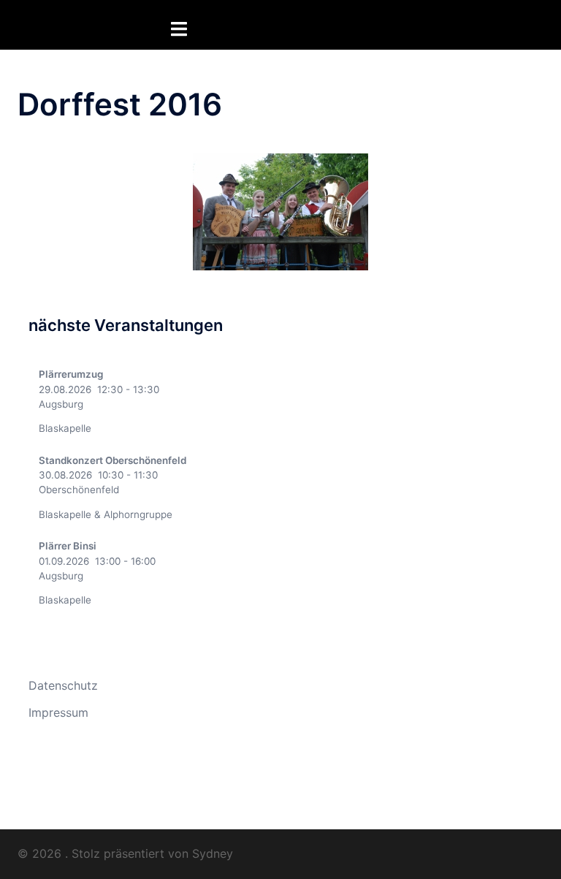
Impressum (58, 712)
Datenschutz (63, 685)
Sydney (212, 853)
